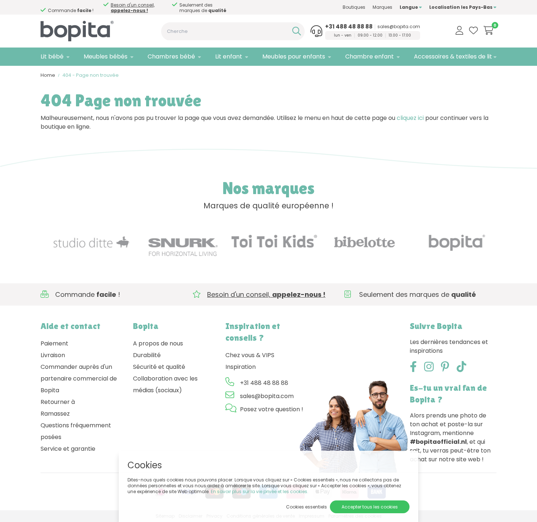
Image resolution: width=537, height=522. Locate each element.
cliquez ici (410, 118)
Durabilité (147, 355)
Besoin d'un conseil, (133, 8)
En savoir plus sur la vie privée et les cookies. (259, 491)
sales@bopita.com (398, 27)
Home (48, 75)
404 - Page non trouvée (90, 75)
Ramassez (55, 413)
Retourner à (58, 402)
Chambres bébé (171, 56)
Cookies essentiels (306, 507)
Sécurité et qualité (159, 367)
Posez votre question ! (271, 409)
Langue (409, 7)
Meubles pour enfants (293, 56)
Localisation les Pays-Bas (461, 7)
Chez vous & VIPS (249, 355)
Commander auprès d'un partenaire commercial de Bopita (79, 378)
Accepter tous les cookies (370, 507)
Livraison (53, 355)
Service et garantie (68, 449)
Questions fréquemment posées (76, 431)
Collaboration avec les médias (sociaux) (165, 384)
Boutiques (354, 7)
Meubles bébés (105, 56)
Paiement (54, 343)
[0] (489, 30)
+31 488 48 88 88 (349, 27)
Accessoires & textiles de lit (453, 56)
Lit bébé (52, 56)
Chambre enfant (369, 56)
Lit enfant (228, 56)
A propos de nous (158, 343)
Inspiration (240, 367)
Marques (382, 7)
